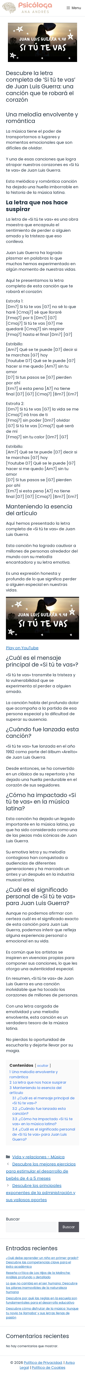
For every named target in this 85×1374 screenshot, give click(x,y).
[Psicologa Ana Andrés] (27, 8)
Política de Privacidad (43, 1362)
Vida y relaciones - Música (38, 1157)
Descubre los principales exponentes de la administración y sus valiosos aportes (40, 1193)
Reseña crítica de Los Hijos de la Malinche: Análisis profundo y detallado (38, 1275)
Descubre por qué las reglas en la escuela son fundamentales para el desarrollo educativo (41, 1300)
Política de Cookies (48, 1367)
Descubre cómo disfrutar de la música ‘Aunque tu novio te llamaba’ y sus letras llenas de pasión (42, 1313)
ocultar (42, 1065)
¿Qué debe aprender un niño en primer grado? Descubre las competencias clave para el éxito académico (42, 1262)
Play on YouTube (22, 648)
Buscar (13, 1219)
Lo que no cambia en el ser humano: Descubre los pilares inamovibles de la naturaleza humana (41, 1288)
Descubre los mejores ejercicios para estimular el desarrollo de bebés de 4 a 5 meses (41, 1171)
